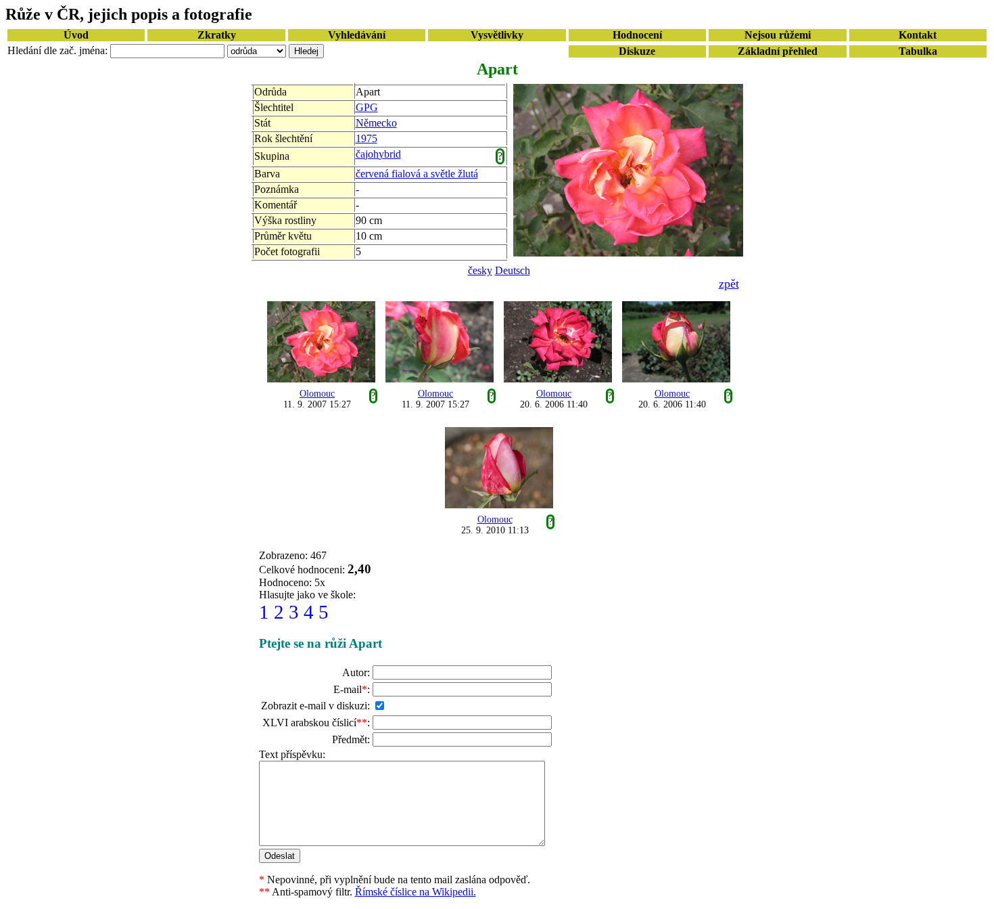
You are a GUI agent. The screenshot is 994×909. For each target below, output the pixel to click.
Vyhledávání (356, 35)
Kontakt (918, 35)
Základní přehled (778, 51)
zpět (729, 283)
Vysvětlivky (497, 35)
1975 (366, 138)
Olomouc (317, 394)
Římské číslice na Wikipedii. (415, 891)
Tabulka (918, 51)
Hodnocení (637, 35)
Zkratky (216, 35)
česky (480, 270)
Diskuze (637, 51)
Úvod (76, 35)
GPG (367, 107)
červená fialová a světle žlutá (417, 173)
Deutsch (512, 270)
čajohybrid (378, 154)
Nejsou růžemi (777, 35)
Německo (376, 123)
